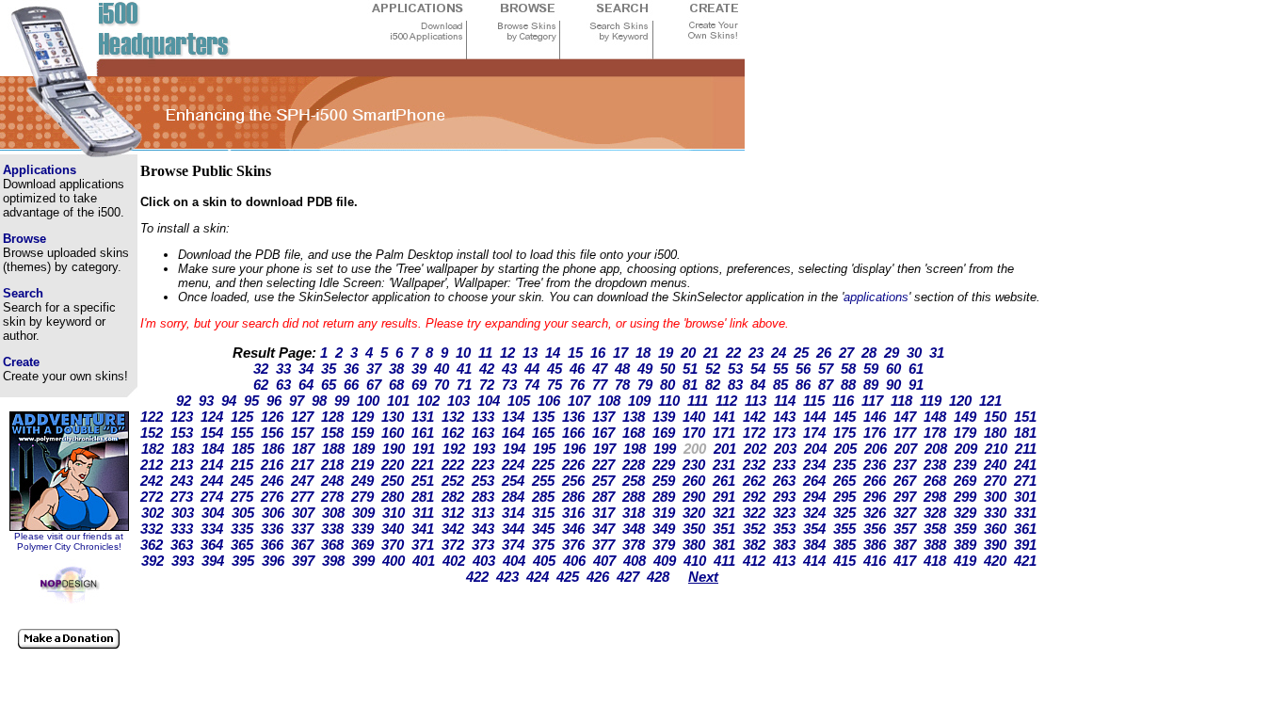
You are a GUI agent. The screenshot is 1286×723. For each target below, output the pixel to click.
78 (622, 385)
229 (663, 465)
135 (543, 417)
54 (757, 369)
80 (667, 385)
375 (543, 545)
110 (669, 401)
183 (182, 449)
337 (302, 529)
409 (664, 561)
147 (904, 417)
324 (814, 513)
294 (814, 497)
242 (151, 481)
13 (530, 353)
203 (785, 449)
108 (609, 401)
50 (667, 369)
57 (825, 369)
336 (272, 529)
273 (181, 497)
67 (373, 385)
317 (603, 513)
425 (567, 577)
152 (151, 433)
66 (351, 385)
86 (803, 385)
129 (362, 417)
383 (784, 545)
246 (272, 481)
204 (815, 449)
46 (577, 369)
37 (373, 369)
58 (848, 369)
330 (995, 513)
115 (814, 401)
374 (513, 545)
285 (543, 497)
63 (283, 385)
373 (483, 545)
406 (574, 561)
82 (712, 385)
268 (935, 481)
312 (453, 513)
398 (333, 561)
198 (634, 449)
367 (302, 545)
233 (784, 465)
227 (603, 465)
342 (453, 529)
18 (643, 353)
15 (575, 353)
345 (543, 529)
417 (904, 561)
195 (544, 449)
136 (573, 417)
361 (1025, 529)
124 (212, 417)
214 (212, 465)
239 (965, 465)
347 (603, 529)
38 (396, 369)
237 (904, 465)
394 (212, 561)
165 (543, 433)
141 (724, 417)
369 (362, 545)
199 (664, 449)
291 (724, 497)
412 (754, 561)
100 (368, 401)
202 (755, 449)
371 (422, 545)
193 (484, 449)
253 (483, 481)
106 (549, 401)
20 (688, 353)
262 (754, 481)
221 (422, 465)
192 (453, 449)
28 (868, 353)
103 (458, 401)
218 (332, 465)
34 (305, 369)
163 (483, 433)
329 (965, 513)
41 (464, 369)
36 (351, 369)
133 (483, 417)
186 (273, 449)
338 (332, 529)
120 (960, 401)
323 (784, 513)
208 (935, 449)
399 (363, 561)
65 (328, 385)
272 (151, 497)
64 (305, 385)
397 (303, 561)
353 (784, 529)
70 (441, 385)
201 (725, 449)
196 (574, 449)
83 (735, 385)
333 (181, 529)
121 (990, 401)
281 (422, 497)
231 (724, 465)
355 (844, 529)
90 (893, 385)
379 (663, 545)
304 (212, 513)
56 (803, 369)
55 (780, 369)
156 (272, 433)
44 (531, 369)
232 (754, 465)
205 (845, 449)
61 (916, 369)
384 (814, 545)
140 (694, 417)
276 (272, 497)
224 (513, 465)
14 (552, 353)
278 (332, 497)
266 (874, 481)
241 (1025, 465)
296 (874, 497)
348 (633, 529)
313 (483, 513)
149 (965, 417)
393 (182, 561)
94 (228, 401)
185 (243, 449)
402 (453, 561)
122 (151, 417)
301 (1025, 497)
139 (663, 417)
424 (537, 577)
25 (801, 353)
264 (814, 481)
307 (303, 513)
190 (393, 449)
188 (333, 449)
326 (874, 513)
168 (633, 433)
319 (663, 513)
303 (182, 513)
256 (573, 481)
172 (754, 433)
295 (844, 497)
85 (780, 385)
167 (603, 433)
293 (784, 497)
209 (966, 449)
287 (603, 497)
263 (784, 481)
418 (935, 561)
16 (597, 353)
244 (212, 481)
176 (874, 433)
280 (392, 497)
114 (785, 401)
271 (1025, 481)
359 (965, 529)
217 (302, 465)
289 (663, 497)
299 (965, 497)
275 (242, 497)
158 (332, 433)
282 (453, 497)
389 (965, 545)
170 (694, 433)
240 (995, 465)
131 (422, 417)
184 (212, 449)
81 (690, 385)
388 (935, 545)
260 (694, 481)
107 (579, 401)
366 (272, 545)
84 (757, 385)
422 (477, 577)
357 (904, 529)
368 (332, 545)
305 (243, 513)
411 (724, 561)
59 (870, 369)
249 (362, 481)
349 (663, 529)
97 (296, 401)
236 (874, 465)
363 (181, 545)
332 (151, 529)
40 (441, 369)
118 (901, 401)
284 (513, 497)
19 (665, 353)
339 (362, 529)
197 (604, 449)
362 (151, 545)
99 (341, 401)
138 (633, 417)
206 (875, 449)
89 (870, 385)
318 (633, 513)
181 (1025, 433)
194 (514, 449)
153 (181, 433)
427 (628, 577)
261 (724, 481)
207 (905, 449)
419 (965, 561)
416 (874, 561)
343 (483, 529)
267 (904, 481)
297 (904, 497)
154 (212, 433)
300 (995, 497)
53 (735, 369)
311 (423, 513)
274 (212, 497)
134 (513, 417)
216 (272, 465)
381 (724, 545)
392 (152, 561)
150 (995, 417)
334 (212, 529)
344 (513, 529)
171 (724, 433)
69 (418, 385)
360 (995, 529)
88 (848, 385)
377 (603, 545)
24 (778, 353)
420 (995, 561)
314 (513, 513)
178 (935, 433)
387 (904, 545)
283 (483, 497)
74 (531, 385)
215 (242, 465)
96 (273, 401)
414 (814, 561)
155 (242, 433)
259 (663, 481)
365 (242, 545)
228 (633, 465)
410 (694, 561)
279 (362, 497)
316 (573, 513)
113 (755, 401)
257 (603, 481)
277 (302, 497)
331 (1025, 513)
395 (243, 561)
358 (935, 529)
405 (544, 561)
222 (453, 465)
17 (620, 353)
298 (935, 497)
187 (303, 449)
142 (754, 417)
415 (844, 561)
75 (554, 385)
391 (1025, 545)
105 (518, 401)
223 (483, 465)
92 (183, 401)
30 (914, 353)
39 (418, 369)
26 (823, 353)
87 (825, 385)
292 (754, 497)
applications (876, 297)
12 (507, 353)
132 (453, 417)
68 (396, 385)
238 (935, 465)
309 (363, 513)
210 (996, 449)
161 (422, 433)
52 (712, 369)
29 (891, 353)
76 (577, 385)
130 (392, 417)
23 (756, 353)
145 (844, 417)
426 (598, 577)
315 (543, 513)
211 (1026, 449)
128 (332, 417)
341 (422, 529)
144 (814, 417)
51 (690, 369)
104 (488, 401)
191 (423, 449)
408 (634, 561)
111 (697, 401)
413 (784, 561)
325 (844, 513)
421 (1025, 561)
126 (272, 417)
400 (393, 561)
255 (543, 481)
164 (513, 433)
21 (710, 353)
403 (484, 561)
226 (573, 465)
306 (273, 513)
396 (273, 561)
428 (658, 577)
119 (930, 401)
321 (724, 513)
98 (319, 401)
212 (151, 465)
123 (181, 417)
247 (302, 481)
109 (639, 401)
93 (206, 401)
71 (464, 385)
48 (622, 369)
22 (733, 353)
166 (573, 433)
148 (935, 417)
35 (328, 369)
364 (212, 545)
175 (844, 433)
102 (428, 401)
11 (485, 353)
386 (874, 545)
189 (363, 449)
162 (453, 433)
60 (893, 369)
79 (644, 385)
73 (509, 385)
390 (995, 545)
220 (392, 465)
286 (573, 497)
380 (694, 545)
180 (995, 433)
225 (543, 465)
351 (724, 529)
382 (754, 545)
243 (181, 481)
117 (872, 401)
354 (814, 529)
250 (392, 481)
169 (663, 433)
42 (486, 369)
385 (844, 545)
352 (754, 529)
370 (392, 545)
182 (152, 449)
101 (398, 401)
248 (332, 481)
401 (423, 561)
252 (453, 481)
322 (754, 513)
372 (453, 545)
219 (362, 465)
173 (784, 433)
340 (392, 529)
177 (904, 433)
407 (604, 561)
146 (874, 417)
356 (874, 529)
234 (814, 465)
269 (965, 481)
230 (694, 465)
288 (633, 497)
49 (644, 369)
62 (260, 385)
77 (599, 385)
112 (726, 401)
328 (935, 513)
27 (846, 353)
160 (392, 433)
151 (1025, 417)
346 (573, 529)
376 (573, 545)
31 (936, 353)
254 (513, 481)
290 (694, 497)
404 (514, 561)
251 (422, 481)
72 (486, 385)
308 (333, 513)
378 (633, 545)
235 (844, 465)
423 (507, 577)
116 (843, 401)
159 (362, 433)
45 (554, 369)
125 (242, 417)
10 (463, 353)
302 (152, 513)
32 (260, 369)
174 (814, 433)
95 (251, 401)
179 (965, 433)
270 (995, 481)
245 (242, 481)
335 (242, 529)
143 (784, 417)
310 (393, 513)
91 (916, 385)
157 (302, 433)
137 (603, 417)
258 (633, 481)
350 (694, 529)
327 (904, 513)
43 (509, 369)
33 (283, 369)
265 (844, 481)
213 (181, 465)
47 (599, 369)
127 (302, 417)
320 (694, 513)
